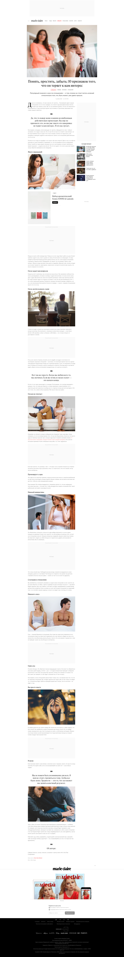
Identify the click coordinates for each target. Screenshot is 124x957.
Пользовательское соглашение (82, 921)
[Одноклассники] (64, 919)
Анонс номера (50, 921)
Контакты (43, 921)
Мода (50, 20)
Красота (54, 20)
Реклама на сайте (60, 921)
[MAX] (56, 919)
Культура (71, 20)
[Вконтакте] (60, 919)
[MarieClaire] (37, 20)
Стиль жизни (65, 20)
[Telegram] (68, 919)
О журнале (37, 921)
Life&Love (59, 20)
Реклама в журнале (70, 921)
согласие (53, 907)
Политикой (53, 909)
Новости (80, 20)
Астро (75, 20)
